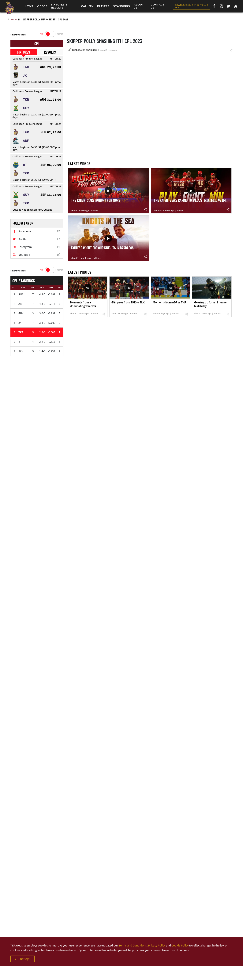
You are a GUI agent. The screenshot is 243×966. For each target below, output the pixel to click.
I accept (24, 959)
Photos (94, 313)
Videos (94, 210)
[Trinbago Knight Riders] (9, 8)
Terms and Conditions (133, 945)
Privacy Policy (156, 945)
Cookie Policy (180, 945)
